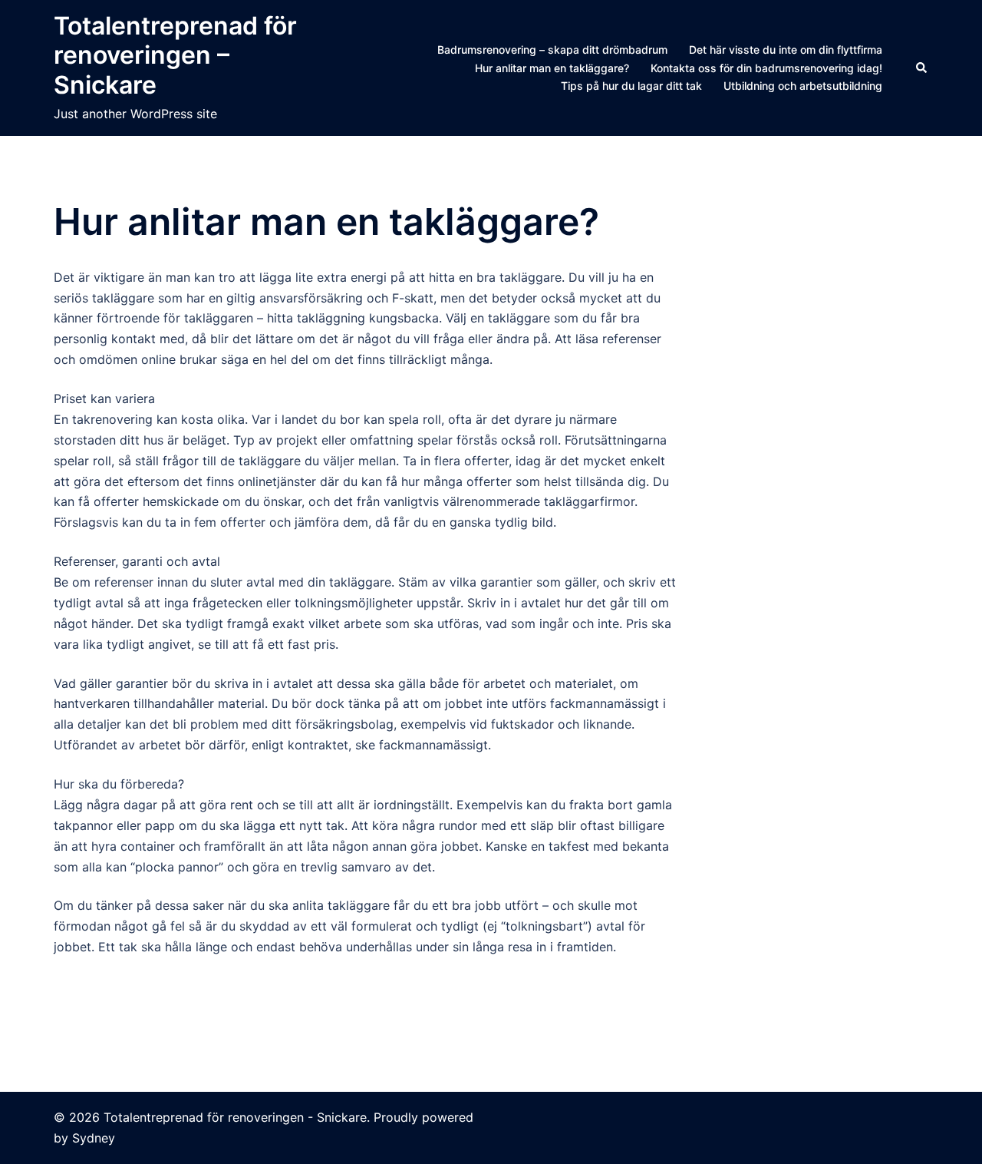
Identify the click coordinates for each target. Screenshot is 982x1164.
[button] (922, 67)
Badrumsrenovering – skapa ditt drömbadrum (552, 49)
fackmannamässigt (433, 744)
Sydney (93, 1138)
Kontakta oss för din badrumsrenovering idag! (766, 67)
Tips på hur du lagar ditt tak (631, 85)
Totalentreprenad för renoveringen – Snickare (175, 55)
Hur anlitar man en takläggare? (552, 67)
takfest (569, 846)
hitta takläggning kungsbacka (353, 318)
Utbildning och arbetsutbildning (802, 85)
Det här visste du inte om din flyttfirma (785, 49)
